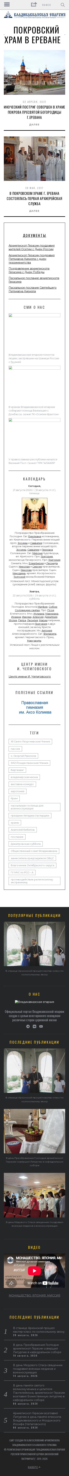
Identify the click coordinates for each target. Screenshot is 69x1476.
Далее (34, 124)
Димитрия (51, 617)
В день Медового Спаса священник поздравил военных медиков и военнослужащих (38, 1368)
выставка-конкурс (22, 784)
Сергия (37, 566)
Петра (22, 620)
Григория (47, 556)
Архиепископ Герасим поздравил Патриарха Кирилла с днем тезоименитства (32, 259)
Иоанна (16, 617)
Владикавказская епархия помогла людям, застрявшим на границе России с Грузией (34, 358)
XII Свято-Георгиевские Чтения (30, 741)
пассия (15, 748)
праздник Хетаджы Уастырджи (30, 815)
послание (17, 836)
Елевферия (36, 563)
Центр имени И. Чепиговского (30, 676)
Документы (34, 235)
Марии (43, 620)
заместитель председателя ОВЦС (32, 858)
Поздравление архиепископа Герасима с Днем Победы (29, 270)
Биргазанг (17, 770)
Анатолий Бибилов (23, 829)
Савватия (36, 543)
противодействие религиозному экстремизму (32, 881)
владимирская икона (24, 777)
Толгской (19, 576)
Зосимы (23, 543)
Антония (47, 630)
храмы (15, 822)
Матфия (43, 606)
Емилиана (34, 536)
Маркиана (51, 613)
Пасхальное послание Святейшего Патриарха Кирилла (33, 289)
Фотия (13, 620)
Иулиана (39, 613)
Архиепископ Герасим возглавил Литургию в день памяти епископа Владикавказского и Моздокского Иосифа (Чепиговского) (37, 1419)
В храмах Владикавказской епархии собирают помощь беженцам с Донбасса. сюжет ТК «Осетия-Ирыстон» (34, 411)
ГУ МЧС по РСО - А (22, 872)
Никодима (19, 573)
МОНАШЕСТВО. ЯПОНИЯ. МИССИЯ (34, 1295)
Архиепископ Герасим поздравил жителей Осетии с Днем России (32, 247)
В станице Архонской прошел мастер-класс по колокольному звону (39, 1329)
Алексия (38, 617)
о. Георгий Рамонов (23, 755)
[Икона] (34, 530)
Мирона (37, 553)
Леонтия (32, 620)
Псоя (50, 610)
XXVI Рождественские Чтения (29, 763)
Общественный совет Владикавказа (34, 851)
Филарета (49, 633)
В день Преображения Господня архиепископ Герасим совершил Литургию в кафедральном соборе (34, 1162)
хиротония (17, 791)
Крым (14, 798)
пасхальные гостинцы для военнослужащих (27, 807)
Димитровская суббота (26, 843)
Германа (47, 549)
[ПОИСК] (62, 5)
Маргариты (34, 640)
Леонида (52, 563)
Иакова (26, 617)
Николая (24, 566)
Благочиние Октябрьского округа (32, 865)
